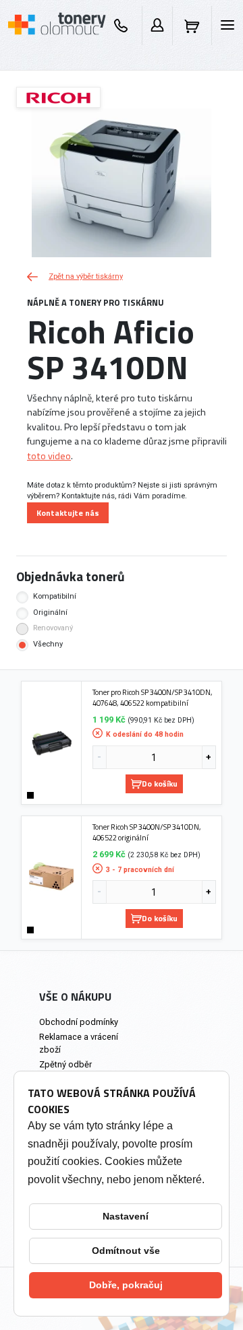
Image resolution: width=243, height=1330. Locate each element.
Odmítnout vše (126, 1250)
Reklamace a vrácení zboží (78, 1043)
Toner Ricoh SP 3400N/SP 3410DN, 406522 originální (146, 832)
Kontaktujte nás (67, 512)
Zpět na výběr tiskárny (86, 276)
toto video (49, 455)
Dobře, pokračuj (126, 1284)
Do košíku (160, 783)
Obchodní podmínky (78, 1022)
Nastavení (125, 1216)
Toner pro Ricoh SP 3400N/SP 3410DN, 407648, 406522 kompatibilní (152, 697)
